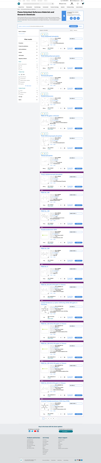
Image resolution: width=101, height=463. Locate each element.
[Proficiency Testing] (27, 448)
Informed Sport (45, 451)
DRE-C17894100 (58, 58)
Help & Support (40, 0)
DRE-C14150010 (58, 231)
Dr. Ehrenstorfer (55, 40)
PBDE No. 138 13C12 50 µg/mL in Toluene (53, 343)
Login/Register (73, 26)
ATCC (43, 446)
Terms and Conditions (45, 460)
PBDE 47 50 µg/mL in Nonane (50, 116)
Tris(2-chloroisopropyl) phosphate (51, 136)
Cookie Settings (65, 460)
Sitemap (59, 446)
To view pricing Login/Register (70, 48)
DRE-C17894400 (58, 38)
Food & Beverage (31, 442)
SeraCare (44, 445)
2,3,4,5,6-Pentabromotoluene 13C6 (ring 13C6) (55, 401)
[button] (28, 43)
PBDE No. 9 (44, 266)
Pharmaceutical (30, 441)
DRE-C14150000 (58, 98)
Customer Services (61, 439)
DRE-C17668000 (58, 157)
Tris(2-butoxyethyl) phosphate (50, 56)
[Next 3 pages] (53, 418)
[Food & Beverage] (27, 442)
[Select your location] (82, 1)
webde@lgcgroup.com (75, 0)
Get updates (65, 431)
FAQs (59, 442)
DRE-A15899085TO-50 (59, 286)
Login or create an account (24, 26)
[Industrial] (27, 446)
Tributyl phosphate (47, 155)
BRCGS (44, 448)
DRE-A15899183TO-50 (59, 365)
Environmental (30, 443)
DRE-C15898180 (58, 194)
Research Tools (30, 439)
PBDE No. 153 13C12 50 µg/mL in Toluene (53, 323)
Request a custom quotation (63, 448)
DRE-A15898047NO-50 (59, 117)
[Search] (52, 3)
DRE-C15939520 (58, 403)
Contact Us (60, 441)
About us (19, 0)
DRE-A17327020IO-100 (59, 306)
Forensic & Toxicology (31, 445)
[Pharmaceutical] (27, 441)
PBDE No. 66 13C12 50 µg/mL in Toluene (53, 383)
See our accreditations (77, 15)
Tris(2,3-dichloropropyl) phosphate (51, 174)
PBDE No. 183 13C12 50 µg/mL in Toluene (53, 363)
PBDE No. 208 (45, 248)
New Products (34, 0)
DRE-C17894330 (58, 137)
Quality (24, 0)
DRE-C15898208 (58, 250)
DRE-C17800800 (58, 77)
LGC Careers (45, 442)
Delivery (59, 445)
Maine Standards (45, 444)
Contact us (45, 0)
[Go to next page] (56, 418)
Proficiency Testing (31, 448)
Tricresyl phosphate (47, 75)
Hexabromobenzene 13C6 (49, 229)
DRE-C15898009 (58, 268)
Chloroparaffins (22, 33)
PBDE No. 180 (45, 192)
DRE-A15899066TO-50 (59, 385)
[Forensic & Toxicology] (27, 445)
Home (19, 9)
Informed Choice (45, 449)
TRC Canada (45, 452)
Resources (28, 0)
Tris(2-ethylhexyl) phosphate (50, 36)
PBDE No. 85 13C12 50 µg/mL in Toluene (53, 284)
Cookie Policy (59, 460)
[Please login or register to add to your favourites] (58, 48)
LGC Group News (45, 441)
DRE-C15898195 (58, 213)
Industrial (29, 446)
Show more (28, 85)
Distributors (60, 444)
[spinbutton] (63, 48)
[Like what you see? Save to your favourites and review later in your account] (78, 4)
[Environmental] (27, 444)
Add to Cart (78, 48)
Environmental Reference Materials (28, 9)
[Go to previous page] (41, 418)
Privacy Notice (53, 460)
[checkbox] (19, 64)
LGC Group (44, 439)
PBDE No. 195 (45, 211)
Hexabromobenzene (47, 96)
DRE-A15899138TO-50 (59, 345)
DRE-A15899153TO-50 (59, 325)
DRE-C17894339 (58, 176)
